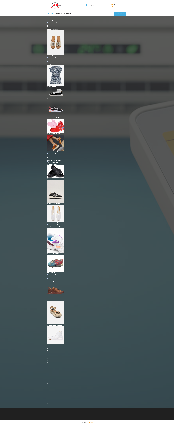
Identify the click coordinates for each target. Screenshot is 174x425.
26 (47, 395)
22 (47, 387)
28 (47, 399)
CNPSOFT (91, 422)
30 (47, 403)
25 (47, 393)
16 (47, 375)
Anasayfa (50, 13)
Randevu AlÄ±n (120, 13)
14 (47, 371)
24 (47, 391)
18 (47, 379)
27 (47, 397)
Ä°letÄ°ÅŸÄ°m (67, 13)
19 (47, 381)
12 (47, 367)
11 (47, 365)
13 (47, 369)
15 (47, 373)
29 (47, 401)
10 (47, 363)
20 (47, 383)
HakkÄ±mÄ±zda (58, 13)
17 (47, 377)
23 (47, 389)
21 (47, 385)
